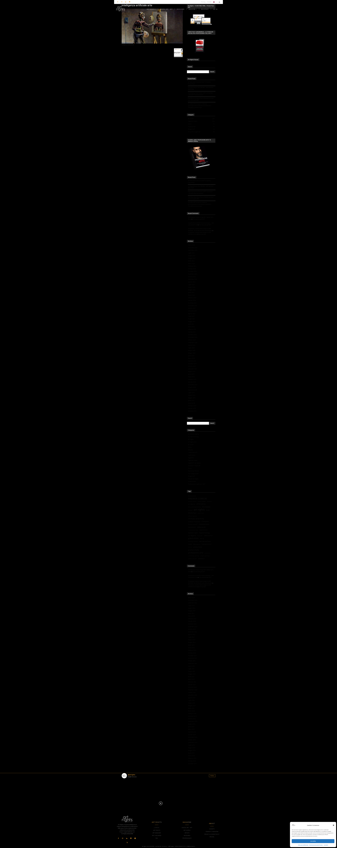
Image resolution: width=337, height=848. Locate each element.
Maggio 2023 (191, 258)
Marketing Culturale (193, 471)
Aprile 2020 (191, 356)
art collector (191, 504)
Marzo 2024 (191, 245)
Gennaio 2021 (192, 332)
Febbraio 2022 (192, 298)
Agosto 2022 (191, 282)
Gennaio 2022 (192, 300)
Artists (190, 447)
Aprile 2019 (191, 374)
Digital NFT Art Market (194, 463)
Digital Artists (203, 530)
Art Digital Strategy (193, 436)
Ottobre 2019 (192, 366)
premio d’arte (197, 547)
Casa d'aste (201, 513)
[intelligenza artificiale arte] (152, 43)
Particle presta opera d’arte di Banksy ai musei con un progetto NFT (201, 99)
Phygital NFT (191, 476)
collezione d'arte (204, 524)
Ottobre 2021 (192, 308)
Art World (190, 444)
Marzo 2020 (191, 358)
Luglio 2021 (191, 316)
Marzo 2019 (191, 377)
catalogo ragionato (192, 516)
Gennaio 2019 (192, 382)
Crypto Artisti (191, 455)
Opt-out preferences (303, 845)
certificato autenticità (196, 519)
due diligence (192, 535)
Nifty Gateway (196, 544)
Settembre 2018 (192, 390)
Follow (212, 775)
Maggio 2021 (191, 321)
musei (190, 544)
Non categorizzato (193, 473)
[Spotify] (129, 2)
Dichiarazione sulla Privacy (316, 845)
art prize (190, 510)
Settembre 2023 (192, 250)
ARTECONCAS (201, 504)
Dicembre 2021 (192, 303)
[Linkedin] (125, 2)
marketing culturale (193, 541)
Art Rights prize (192, 442)
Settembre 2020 (192, 342)
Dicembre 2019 (192, 363)
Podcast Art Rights (193, 479)
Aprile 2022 (191, 292)
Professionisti (192, 481)
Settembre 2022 (192, 279)
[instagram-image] (129, 787)
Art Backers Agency (193, 434)
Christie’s (205, 521)
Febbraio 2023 (192, 266)
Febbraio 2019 (192, 379)
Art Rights (191, 439)
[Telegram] (135, 838)
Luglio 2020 (191, 348)
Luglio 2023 (191, 253)
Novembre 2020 (192, 337)
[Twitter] (127, 842)
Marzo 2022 (191, 295)
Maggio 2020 (191, 353)
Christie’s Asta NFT (193, 524)
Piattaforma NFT (206, 544)
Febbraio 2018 (192, 406)
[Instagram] (121, 2)
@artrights (131, 775)
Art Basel (209, 501)
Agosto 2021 (191, 313)
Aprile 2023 (191, 261)
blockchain (192, 513)
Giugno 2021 (191, 319)
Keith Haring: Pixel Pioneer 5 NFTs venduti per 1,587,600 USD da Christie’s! (200, 93)
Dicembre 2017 (192, 411)
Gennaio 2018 (192, 408)
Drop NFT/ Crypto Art (194, 465)
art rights (199, 510)
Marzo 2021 (191, 327)
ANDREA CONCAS (197, 498)
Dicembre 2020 (192, 334)
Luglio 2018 (191, 392)
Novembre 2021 (192, 305)
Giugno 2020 (191, 350)
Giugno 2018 (191, 395)
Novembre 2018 (192, 384)
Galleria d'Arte (208, 535)
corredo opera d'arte (193, 530)
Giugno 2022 (191, 287)
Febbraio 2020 (192, 361)
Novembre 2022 (192, 274)
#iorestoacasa (192, 496)
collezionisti (201, 527)
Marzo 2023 (191, 263)
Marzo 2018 (191, 403)
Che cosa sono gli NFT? (199, 219)
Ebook (190, 468)
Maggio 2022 (191, 290)
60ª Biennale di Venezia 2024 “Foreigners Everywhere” (199, 83)
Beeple (208, 510)
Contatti (326, 845)
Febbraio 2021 (192, 329)
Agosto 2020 (191, 345)
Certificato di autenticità (194, 521)
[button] (333, 825)
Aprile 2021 (191, 324)
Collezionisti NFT (193, 452)
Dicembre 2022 (192, 271)
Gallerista (202, 538)
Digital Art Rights (193, 533)
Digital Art (191, 458)
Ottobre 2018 (192, 387)
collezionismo (192, 527)
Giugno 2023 (191, 255)
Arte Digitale (206, 507)
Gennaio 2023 (192, 269)
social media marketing (193, 555)
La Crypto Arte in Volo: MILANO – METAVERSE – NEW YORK (201, 88)
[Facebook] (117, 2)
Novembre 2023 (192, 247)
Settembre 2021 (192, 311)
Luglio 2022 (191, 284)
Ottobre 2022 (192, 276)
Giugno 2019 (191, 371)
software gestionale (205, 555)
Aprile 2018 (191, 400)
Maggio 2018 (191, 398)
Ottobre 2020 (192, 340)
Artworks (190, 450)
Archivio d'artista (192, 501)
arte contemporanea (194, 507)
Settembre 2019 (192, 369)
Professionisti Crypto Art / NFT (196, 484)
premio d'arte (193, 550)
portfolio (190, 547)
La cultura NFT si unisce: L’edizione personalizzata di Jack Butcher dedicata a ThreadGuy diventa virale (199, 105)
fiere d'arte (200, 535)
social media (207, 553)
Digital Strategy (204, 533)
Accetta (313, 841)
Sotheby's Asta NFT (192, 558)
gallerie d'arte (193, 538)
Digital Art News (192, 460)
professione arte (195, 553)
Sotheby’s (201, 558)
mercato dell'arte (205, 541)
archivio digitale (202, 501)
